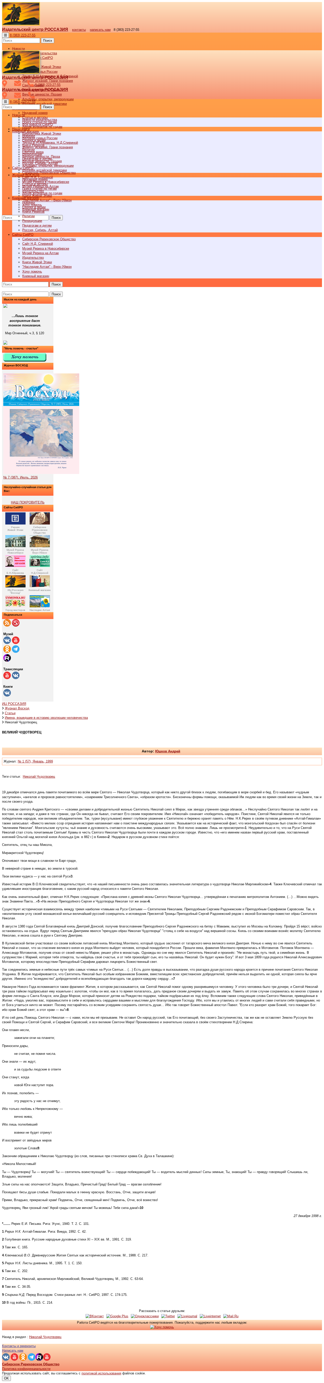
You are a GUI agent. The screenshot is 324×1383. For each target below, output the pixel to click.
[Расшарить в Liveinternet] (210, 1316)
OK (6, 1378)
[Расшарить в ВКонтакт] (95, 1316)
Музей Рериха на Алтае (40, 253)
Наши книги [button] (21, 129)
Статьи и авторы (35, 184)
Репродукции (32, 221)
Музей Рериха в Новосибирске (45, 248)
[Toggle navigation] (5, 35)
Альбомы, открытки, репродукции (48, 99)
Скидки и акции (34, 207)
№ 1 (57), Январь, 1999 (35, 761)
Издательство (33, 257)
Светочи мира (33, 152)
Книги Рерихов (33, 211)
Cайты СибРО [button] (22, 234)
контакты (79, 30)
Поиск (47, 40)
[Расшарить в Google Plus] (117, 1316)
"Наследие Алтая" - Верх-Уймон (47, 200)
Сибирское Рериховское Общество (49, 239)
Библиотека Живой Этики (41, 67)
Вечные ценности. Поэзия (42, 94)
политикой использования (101, 1373)
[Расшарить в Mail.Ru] (230, 1316)
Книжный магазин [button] (25, 198)
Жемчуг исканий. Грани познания (47, 147)
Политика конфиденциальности (26, 1369)
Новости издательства (39, 120)
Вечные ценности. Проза (41, 156)
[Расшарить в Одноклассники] (144, 1316)
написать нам (100, 30)
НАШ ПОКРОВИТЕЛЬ (28, 502)
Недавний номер (35, 113)
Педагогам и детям (37, 225)
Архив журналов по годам (42, 193)
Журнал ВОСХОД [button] (25, 175)
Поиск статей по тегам (39, 188)
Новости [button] (18, 49)
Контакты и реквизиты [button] (19, 1346)
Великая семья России (39, 138)
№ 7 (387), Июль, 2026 (20, 477)
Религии (28, 216)
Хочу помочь (32, 271)
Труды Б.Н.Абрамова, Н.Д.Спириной (50, 143)
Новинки (28, 202)
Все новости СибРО (37, 124)
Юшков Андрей (167, 751)
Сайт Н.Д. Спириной (37, 244)
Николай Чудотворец (39, 776)
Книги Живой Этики (37, 262)
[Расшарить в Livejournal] (187, 1316)
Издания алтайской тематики (44, 104)
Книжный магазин (35, 276)
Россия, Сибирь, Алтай (40, 230)
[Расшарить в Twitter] (168, 1316)
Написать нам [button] (12, 1350)
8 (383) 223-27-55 (22, 35)
